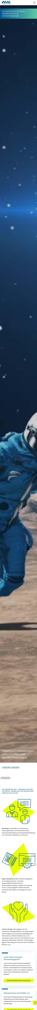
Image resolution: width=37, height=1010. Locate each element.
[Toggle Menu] (34, 3)
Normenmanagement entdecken (18, 981)
